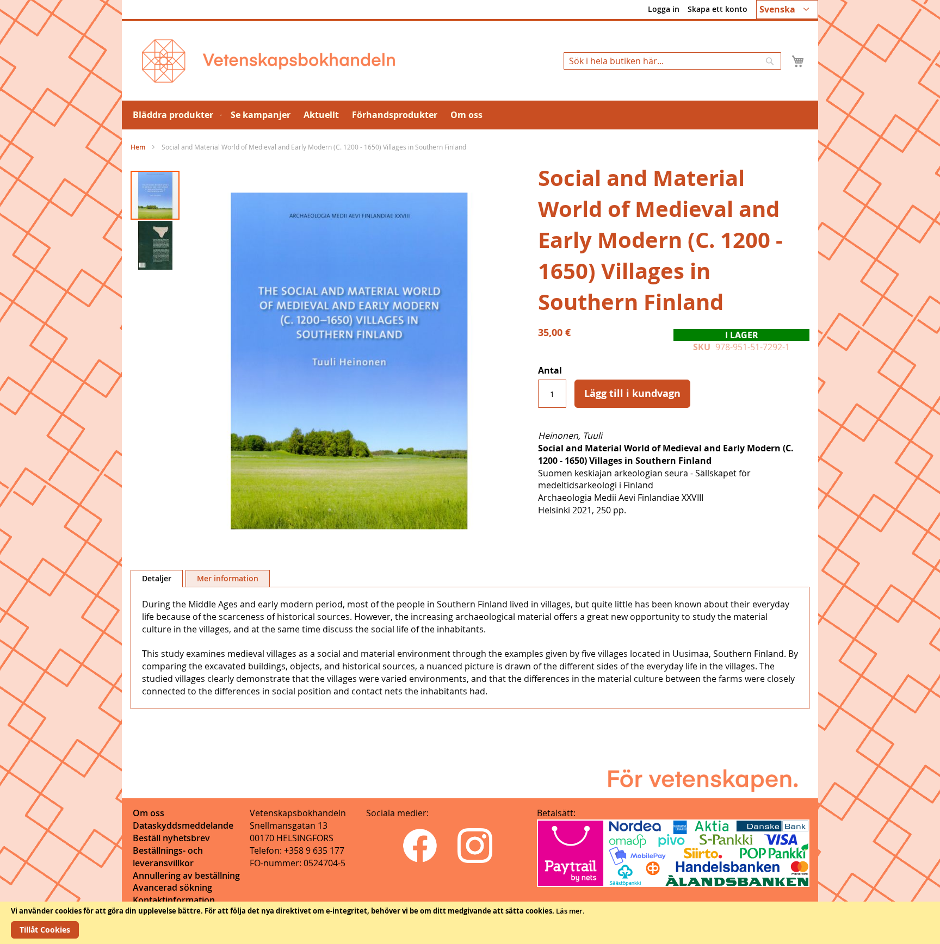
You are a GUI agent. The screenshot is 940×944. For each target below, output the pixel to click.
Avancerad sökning (172, 887)
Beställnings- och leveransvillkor (168, 856)
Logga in (663, 9)
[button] (787, 9)
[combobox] (672, 61)
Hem (138, 147)
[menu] (470, 115)
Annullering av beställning (186, 875)
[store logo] (268, 61)
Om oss (148, 813)
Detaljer (156, 578)
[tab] (157, 578)
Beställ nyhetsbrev (171, 838)
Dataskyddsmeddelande (183, 825)
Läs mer (569, 911)
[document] (470, 923)
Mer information (227, 578)
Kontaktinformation (174, 900)
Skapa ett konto (717, 9)
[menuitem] (175, 115)
